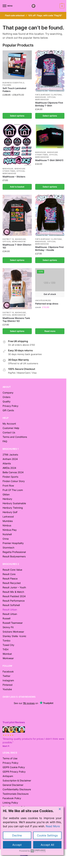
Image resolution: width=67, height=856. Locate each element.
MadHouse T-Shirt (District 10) (17, 246)
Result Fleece (10, 578)
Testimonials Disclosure (16, 793)
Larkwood (8, 516)
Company (8, 392)
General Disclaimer (13, 784)
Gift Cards (8, 410)
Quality (6, 401)
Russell (6, 618)
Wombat (7, 653)
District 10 (8, 239)
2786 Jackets (10, 454)
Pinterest (8, 684)
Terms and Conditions (15, 436)
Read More (53, 826)
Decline (17, 835)
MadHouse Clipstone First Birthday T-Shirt (49, 104)
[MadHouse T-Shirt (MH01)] (49, 136)
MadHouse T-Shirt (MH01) (49, 160)
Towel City (8, 644)
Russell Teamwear (13, 622)
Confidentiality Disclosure (17, 789)
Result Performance (14, 600)
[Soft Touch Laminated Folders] (17, 64)
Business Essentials (13, 83)
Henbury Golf (10, 512)
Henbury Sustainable (14, 503)
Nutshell (7, 534)
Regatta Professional (14, 552)
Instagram (8, 680)
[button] (61, 6)
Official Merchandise (45, 98)
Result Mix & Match (13, 591)
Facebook (8, 671)
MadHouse (40, 97)
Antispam (8, 776)
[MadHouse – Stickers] (17, 144)
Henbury (7, 498)
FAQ (5, 441)
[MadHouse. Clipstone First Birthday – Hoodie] (49, 215)
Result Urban (10, 613)
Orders (6, 397)
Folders (7, 85)
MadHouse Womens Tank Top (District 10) (16, 319)
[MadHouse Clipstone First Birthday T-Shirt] (49, 70)
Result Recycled (12, 583)
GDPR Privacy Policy (14, 771)
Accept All (47, 844)
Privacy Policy (10, 405)
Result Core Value (12, 569)
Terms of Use (10, 758)
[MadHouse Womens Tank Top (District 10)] (17, 288)
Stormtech (8, 547)
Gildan (6, 494)
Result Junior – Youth (14, 587)
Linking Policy (10, 802)
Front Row (8, 485)
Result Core (9, 574)
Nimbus (7, 525)
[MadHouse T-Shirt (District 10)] (17, 215)
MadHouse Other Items (14, 170)
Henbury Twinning (13, 507)
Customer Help (11, 428)
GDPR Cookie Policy (14, 767)
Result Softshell (11, 605)
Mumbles (8, 521)
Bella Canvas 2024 (13, 472)
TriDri (5, 649)
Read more (49, 331)
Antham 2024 (10, 459)
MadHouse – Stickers (14, 176)
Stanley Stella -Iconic (14, 636)
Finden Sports (10, 476)
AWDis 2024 (9, 467)
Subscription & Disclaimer (17, 780)
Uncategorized (43, 300)
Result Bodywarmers (14, 556)
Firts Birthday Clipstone (48, 95)
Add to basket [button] (17, 186)
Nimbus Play (10, 529)
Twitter (6, 675)
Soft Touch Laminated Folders (14, 89)
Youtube (7, 689)
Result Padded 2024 (14, 596)
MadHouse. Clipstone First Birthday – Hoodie (49, 248)
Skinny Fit (8, 627)
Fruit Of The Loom (13, 490)
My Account (9, 423)
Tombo (6, 640)
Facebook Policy (12, 798)
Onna (6, 538)
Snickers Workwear (13, 631)
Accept (17, 844)
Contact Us (9, 432)
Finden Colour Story (14, 481)
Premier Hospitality (13, 543)
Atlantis (7, 463)
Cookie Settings (47, 835)
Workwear (8, 658)
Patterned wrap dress (46, 303)
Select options (17, 115)
